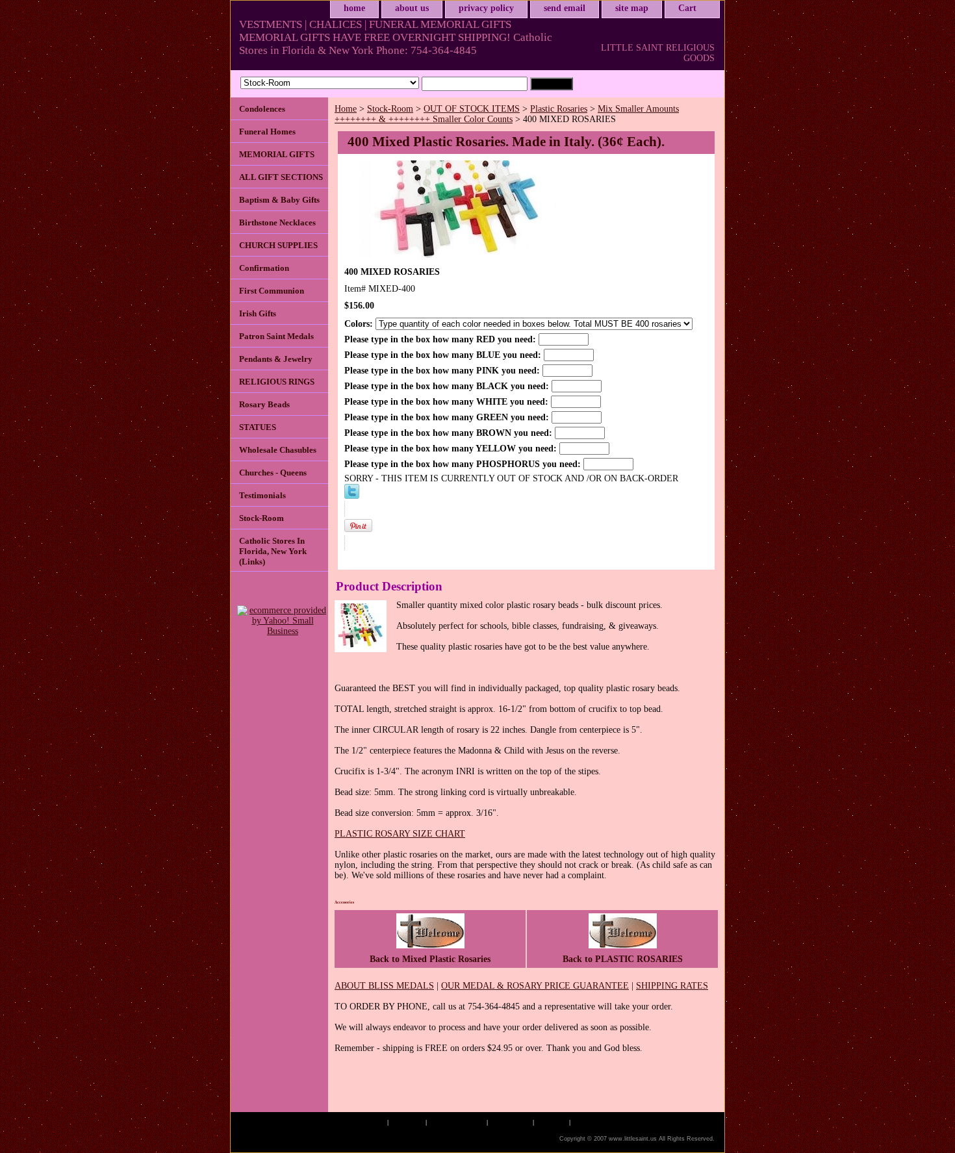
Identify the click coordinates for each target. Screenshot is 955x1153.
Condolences (262, 109)
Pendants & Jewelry (275, 359)
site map (631, 8)
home (354, 8)
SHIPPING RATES (672, 986)
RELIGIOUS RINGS (276, 381)
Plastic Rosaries (558, 109)
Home (346, 109)
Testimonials (262, 495)
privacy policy (486, 8)
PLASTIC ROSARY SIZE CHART (400, 834)
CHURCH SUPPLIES (278, 245)
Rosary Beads (264, 404)
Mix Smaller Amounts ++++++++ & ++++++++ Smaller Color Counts (507, 114)
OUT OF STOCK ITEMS (472, 109)
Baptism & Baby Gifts (279, 200)
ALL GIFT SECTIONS (281, 177)
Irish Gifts (257, 313)
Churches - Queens (273, 472)
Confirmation (264, 268)
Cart (687, 8)
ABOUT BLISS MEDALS (384, 986)
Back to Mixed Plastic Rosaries (430, 959)
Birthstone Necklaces (277, 222)
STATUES (257, 427)
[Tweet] (351, 496)
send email (564, 8)
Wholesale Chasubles (277, 450)
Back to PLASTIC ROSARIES (623, 959)
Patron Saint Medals (276, 336)
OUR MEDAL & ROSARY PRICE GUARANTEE (535, 986)
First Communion (271, 291)
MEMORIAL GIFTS (276, 154)
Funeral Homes (267, 131)
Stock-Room (390, 109)
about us (412, 8)
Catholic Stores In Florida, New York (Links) (273, 551)
